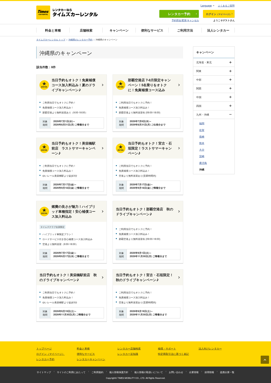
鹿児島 (203, 163)
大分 (201, 149)
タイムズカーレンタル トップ (50, 39)
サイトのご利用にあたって (71, 372)
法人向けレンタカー (210, 348)
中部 (198, 79)
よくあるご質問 (226, 5)
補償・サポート (167, 348)
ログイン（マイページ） (50, 354)
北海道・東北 (204, 62)
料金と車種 (53, 30)
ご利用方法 (185, 30)
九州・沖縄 (202, 114)
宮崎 (201, 156)
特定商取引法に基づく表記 (173, 354)
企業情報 (194, 372)
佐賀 (201, 130)
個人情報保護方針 (118, 372)
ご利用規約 (97, 372)
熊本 (201, 143)
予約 (179, 13)
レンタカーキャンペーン (91, 359)
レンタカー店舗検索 (129, 348)
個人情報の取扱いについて (148, 372)
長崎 (201, 136)
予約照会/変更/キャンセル (185, 20)
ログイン (219, 14)
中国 (198, 97)
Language (206, 5)
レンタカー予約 (45, 359)
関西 (198, 88)
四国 (198, 106)
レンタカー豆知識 (127, 354)
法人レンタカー (218, 30)
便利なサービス (152, 30)
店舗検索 (86, 30)
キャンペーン (119, 30)
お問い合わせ (176, 372)
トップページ (44, 348)
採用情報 (209, 372)
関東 (198, 71)
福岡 (201, 123)
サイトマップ (44, 372)
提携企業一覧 (227, 372)
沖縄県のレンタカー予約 (80, 39)
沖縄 (201, 169)
